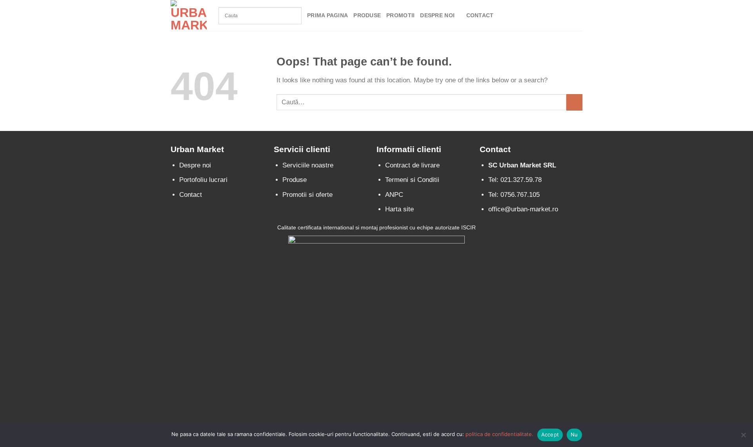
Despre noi (195, 165)
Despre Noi (437, 15)
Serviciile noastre (307, 165)
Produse (367, 15)
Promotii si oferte (307, 194)
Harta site (399, 209)
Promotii (400, 15)
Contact (480, 15)
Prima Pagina (327, 15)
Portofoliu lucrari (203, 180)
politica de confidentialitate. (499, 434)
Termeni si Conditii (412, 180)
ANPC (394, 194)
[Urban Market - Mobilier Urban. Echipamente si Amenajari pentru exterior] (189, 15)
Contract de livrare (412, 165)
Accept (550, 434)
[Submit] (574, 102)
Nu (574, 434)
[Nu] (743, 437)
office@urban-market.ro (523, 209)
